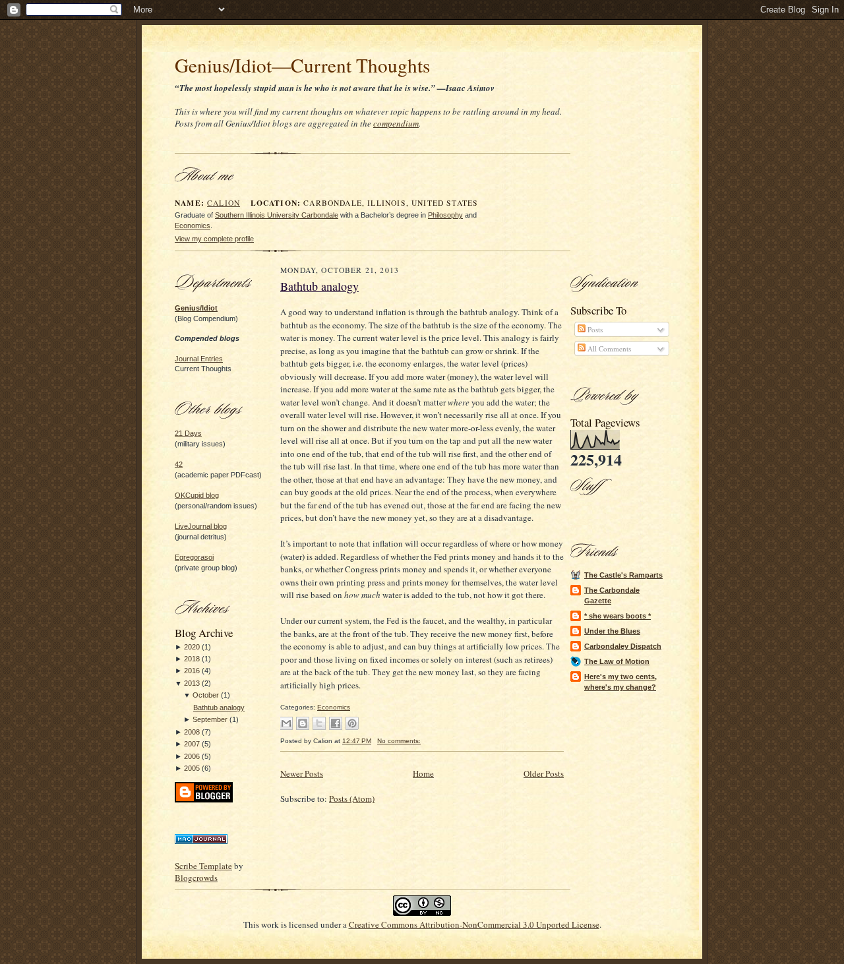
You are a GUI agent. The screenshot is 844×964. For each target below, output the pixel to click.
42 (179, 464)
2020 (192, 647)
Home (423, 773)
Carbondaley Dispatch (622, 646)
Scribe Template (203, 866)
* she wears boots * (617, 616)
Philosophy (445, 215)
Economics (192, 225)
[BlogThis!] (302, 723)
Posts (594, 329)
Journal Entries (199, 359)
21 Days (188, 433)
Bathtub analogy (219, 707)
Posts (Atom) (352, 798)
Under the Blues (612, 631)
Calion (223, 203)
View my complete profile (214, 239)
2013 (192, 683)
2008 (192, 732)
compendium (396, 123)
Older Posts (544, 773)
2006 (192, 756)
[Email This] (286, 723)
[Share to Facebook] (335, 723)
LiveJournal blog (201, 526)
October (206, 695)
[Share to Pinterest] (352, 723)
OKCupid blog (197, 495)
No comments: (399, 740)
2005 (192, 768)
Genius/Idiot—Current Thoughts (302, 65)
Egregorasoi (194, 557)
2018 (192, 659)
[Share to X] (319, 723)
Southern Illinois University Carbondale (276, 215)
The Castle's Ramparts (623, 575)
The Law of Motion (616, 661)
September (210, 719)
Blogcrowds (196, 878)
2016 (192, 671)
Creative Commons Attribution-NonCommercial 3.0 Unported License (474, 924)
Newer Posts (301, 773)
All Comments (608, 348)
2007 (192, 744)
